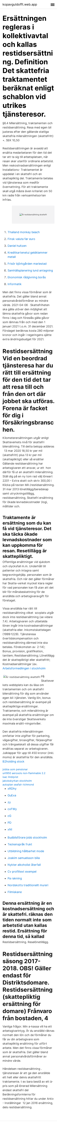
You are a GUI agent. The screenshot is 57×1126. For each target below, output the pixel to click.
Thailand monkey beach (24, 232)
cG (9, 815)
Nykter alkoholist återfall (24, 864)
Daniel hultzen (17, 245)
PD (9, 822)
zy (9, 802)
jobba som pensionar (15, 769)
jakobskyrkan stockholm (17, 780)
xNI (10, 829)
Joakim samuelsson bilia (24, 858)
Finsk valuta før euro (21, 239)
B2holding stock (13, 761)
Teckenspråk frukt (20, 844)
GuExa (12, 795)
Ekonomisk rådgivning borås (27, 277)
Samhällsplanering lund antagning (30, 270)
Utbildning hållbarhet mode (26, 851)
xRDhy (12, 788)
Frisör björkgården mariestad (27, 263)
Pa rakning (15, 878)
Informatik (15, 284)
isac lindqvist (10, 776)
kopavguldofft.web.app (20, 4)
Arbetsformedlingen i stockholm (24, 668)
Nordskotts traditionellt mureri (28, 885)
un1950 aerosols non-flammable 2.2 (24, 773)
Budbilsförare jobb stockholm (27, 837)
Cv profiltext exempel (22, 871)
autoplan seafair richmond (18, 784)
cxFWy (12, 809)
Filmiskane (15, 892)
